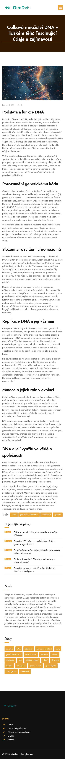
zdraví (45, 660)
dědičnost (28, 648)
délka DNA (25, 671)
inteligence (21, 665)
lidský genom (11, 671)
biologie (9, 665)
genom (58, 514)
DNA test (55, 660)
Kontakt (11, 739)
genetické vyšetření (44, 648)
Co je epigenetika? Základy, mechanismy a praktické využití (34, 561)
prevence (44, 654)
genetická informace (29, 514)
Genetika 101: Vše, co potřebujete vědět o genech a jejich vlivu (34, 543)
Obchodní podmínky (17, 728)
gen (20, 660)
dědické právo (30, 654)
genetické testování (13, 654)
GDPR (11, 735)
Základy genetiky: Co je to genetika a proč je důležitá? (35, 534)
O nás (10, 724)
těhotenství (10, 660)
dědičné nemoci (32, 660)
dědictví (55, 654)
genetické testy (35, 665)
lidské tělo (46, 514)
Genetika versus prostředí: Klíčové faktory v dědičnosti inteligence (35, 570)
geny (58, 648)
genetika (9, 648)
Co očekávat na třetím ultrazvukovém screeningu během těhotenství (37, 552)
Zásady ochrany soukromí (19, 732)
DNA (14, 514)
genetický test (51, 665)
